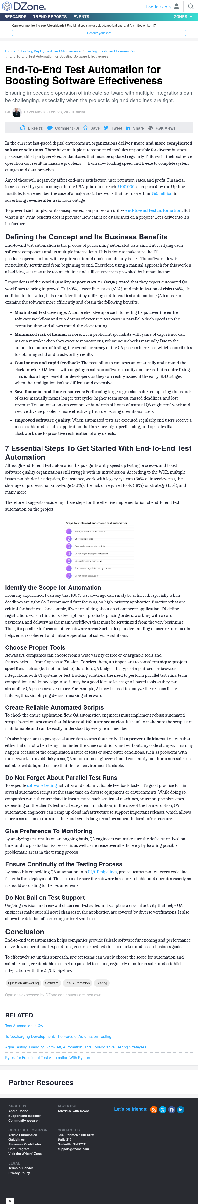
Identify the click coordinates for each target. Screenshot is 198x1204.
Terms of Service (21, 1168)
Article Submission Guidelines (22, 1137)
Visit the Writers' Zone (25, 1153)
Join (166, 6)
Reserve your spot (99, 33)
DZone (10, 51)
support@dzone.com (73, 1148)
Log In (152, 6)
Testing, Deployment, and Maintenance (51, 51)
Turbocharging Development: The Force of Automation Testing (58, 1036)
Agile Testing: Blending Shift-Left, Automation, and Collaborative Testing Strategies (75, 1047)
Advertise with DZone (74, 1110)
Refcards (15, 16)
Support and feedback (24, 1115)
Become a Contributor (24, 1144)
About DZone (18, 1110)
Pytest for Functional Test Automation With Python (47, 1057)
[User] (176, 7)
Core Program (18, 1148)
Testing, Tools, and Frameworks (110, 51)
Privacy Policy (19, 1172)
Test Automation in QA (24, 1025)
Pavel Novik (35, 112)
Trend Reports (50, 16)
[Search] (191, 6)
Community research (24, 1120)
